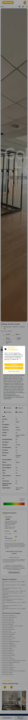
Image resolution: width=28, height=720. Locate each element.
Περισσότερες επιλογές (14, 371)
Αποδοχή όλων (13, 364)
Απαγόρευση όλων (14, 368)
